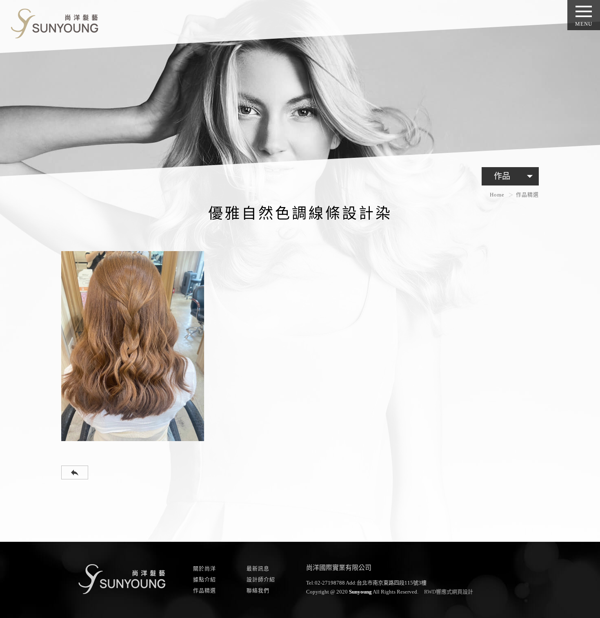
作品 (515, 176)
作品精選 (204, 590)
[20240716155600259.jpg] (132, 346)
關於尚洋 (204, 568)
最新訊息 (258, 568)
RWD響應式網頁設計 (448, 592)
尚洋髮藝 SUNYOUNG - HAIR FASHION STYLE (51, 22)
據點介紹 (204, 579)
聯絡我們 (258, 590)
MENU (583, 24)
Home (497, 195)
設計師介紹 (261, 579)
